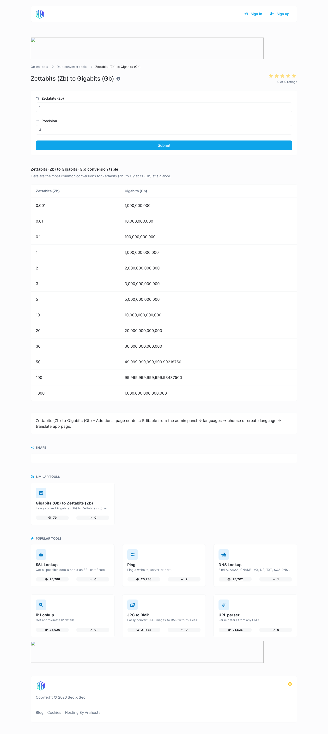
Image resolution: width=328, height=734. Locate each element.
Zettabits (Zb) (52, 98)
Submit (164, 145)
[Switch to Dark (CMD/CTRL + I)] (290, 684)
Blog (39, 712)
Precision (49, 121)
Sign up (282, 14)
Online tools (39, 67)
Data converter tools (72, 67)
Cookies (54, 712)
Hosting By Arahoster (83, 712)
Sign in (256, 14)
